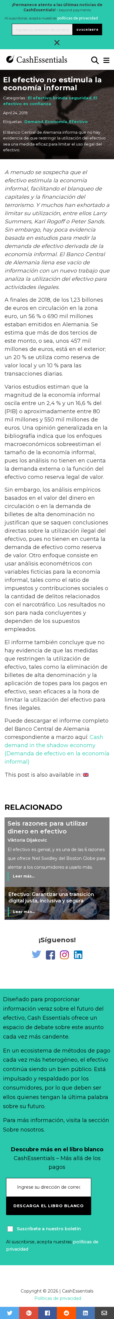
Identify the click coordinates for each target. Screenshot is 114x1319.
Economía (56, 121)
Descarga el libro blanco (48, 1205)
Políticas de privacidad (57, 1298)
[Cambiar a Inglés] (85, 775)
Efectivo (78, 121)
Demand (33, 121)
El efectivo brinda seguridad (60, 97)
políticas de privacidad (77, 18)
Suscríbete (87, 29)
